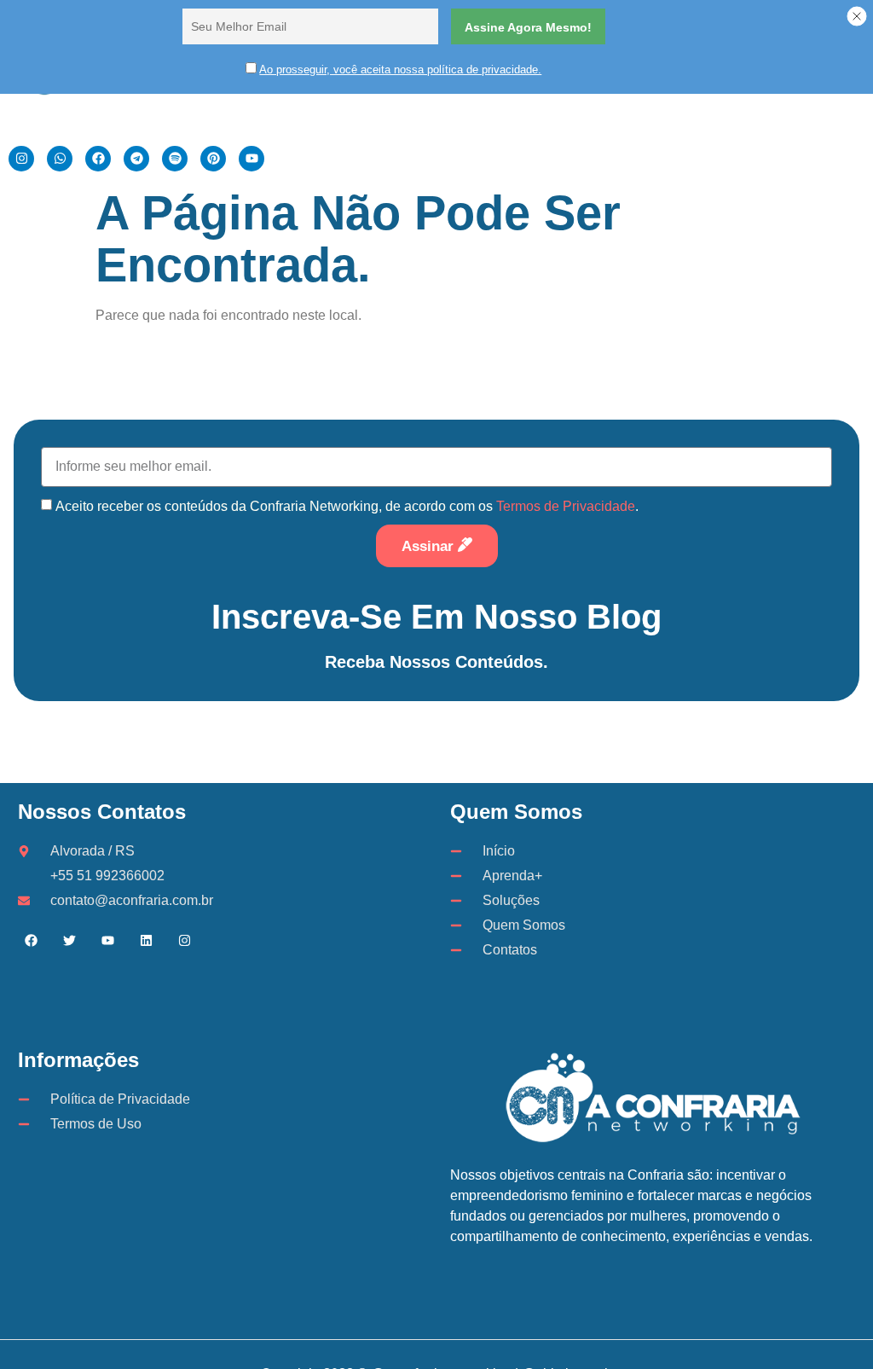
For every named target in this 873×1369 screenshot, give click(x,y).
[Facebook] (30, 941)
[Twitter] (69, 941)
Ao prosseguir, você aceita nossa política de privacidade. (400, 69)
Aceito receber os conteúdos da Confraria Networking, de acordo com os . (347, 506)
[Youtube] (107, 941)
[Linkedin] (146, 941)
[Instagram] (184, 941)
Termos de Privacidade (565, 506)
